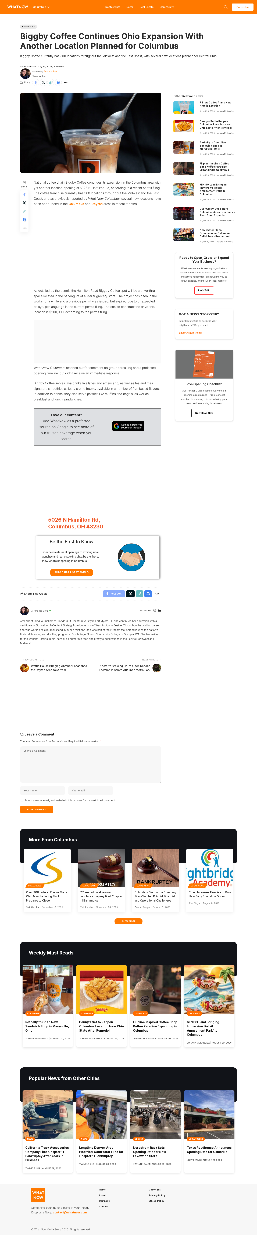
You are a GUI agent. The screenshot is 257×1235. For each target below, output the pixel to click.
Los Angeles (196, 1139)
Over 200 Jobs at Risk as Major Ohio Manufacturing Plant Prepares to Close (46, 896)
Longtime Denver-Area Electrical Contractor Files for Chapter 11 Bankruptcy (101, 1152)
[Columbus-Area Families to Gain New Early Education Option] (209, 868)
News (30, 1139)
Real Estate (147, 7)
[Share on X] (43, 82)
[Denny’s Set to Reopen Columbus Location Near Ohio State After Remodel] (183, 126)
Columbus (76, 204)
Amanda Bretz (51, 71)
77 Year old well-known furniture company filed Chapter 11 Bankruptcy (101, 896)
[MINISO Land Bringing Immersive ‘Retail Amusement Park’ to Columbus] (183, 189)
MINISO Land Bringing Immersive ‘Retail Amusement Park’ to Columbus (213, 189)
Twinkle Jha (32, 907)
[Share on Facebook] (35, 82)
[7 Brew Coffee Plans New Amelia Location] (183, 107)
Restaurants (112, 7)
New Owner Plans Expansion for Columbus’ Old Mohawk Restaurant (215, 233)
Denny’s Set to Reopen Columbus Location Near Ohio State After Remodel (216, 124)
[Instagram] (154, 610)
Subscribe (243, 7)
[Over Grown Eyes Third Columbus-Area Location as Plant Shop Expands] (183, 213)
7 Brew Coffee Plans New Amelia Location (215, 104)
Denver (139, 1139)
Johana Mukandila (225, 111)
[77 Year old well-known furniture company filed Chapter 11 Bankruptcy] (101, 868)
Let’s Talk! (204, 290)
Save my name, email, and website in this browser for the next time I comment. (69, 800)
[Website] (150, 610)
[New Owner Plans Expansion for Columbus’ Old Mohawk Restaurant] (183, 234)
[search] (225, 7)
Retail (129, 7)
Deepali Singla (142, 907)
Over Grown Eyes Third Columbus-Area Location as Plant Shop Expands (217, 212)
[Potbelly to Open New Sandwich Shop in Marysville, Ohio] (183, 147)
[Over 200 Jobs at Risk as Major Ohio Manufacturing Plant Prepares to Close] (47, 868)
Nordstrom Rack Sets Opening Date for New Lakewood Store (149, 1152)
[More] (65, 82)
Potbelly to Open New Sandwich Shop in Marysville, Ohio (213, 145)
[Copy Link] (50, 82)
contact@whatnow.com (70, 1212)
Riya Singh (194, 903)
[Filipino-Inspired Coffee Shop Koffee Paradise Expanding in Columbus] (183, 168)
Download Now (204, 412)
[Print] (58, 82)
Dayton (97, 204)
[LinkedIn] (159, 610)
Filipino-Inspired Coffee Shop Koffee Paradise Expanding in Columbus (214, 166)
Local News (35, 886)
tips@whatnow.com (190, 332)
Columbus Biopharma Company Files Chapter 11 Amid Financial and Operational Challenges (155, 896)
